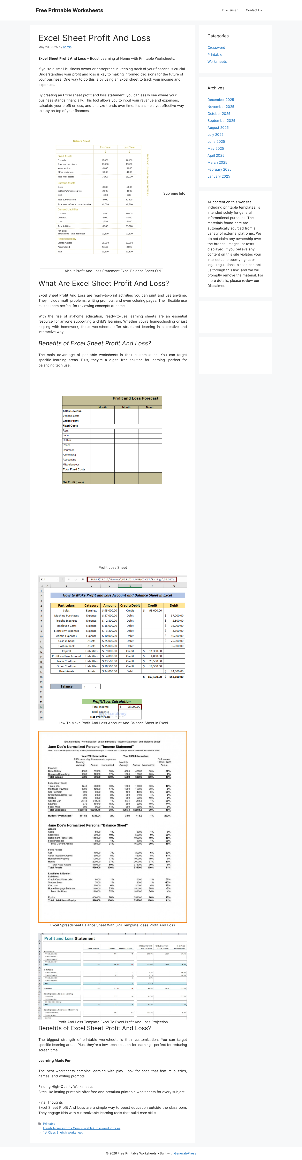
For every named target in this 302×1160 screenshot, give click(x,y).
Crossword (216, 48)
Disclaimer (230, 10)
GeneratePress (185, 1153)
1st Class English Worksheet (63, 1132)
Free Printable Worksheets (69, 10)
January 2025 (218, 176)
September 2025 (221, 121)
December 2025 (220, 100)
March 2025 (217, 162)
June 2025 (216, 141)
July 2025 (215, 134)
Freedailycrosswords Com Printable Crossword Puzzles (81, 1128)
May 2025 (215, 148)
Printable (49, 1123)
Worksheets (217, 61)
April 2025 (215, 155)
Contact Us (254, 10)
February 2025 (219, 169)
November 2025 (220, 107)
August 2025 (218, 128)
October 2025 (218, 114)
